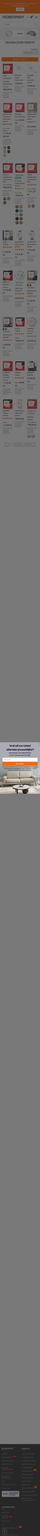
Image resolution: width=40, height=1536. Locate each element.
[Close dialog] (38, 744)
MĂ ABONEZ (20, 763)
